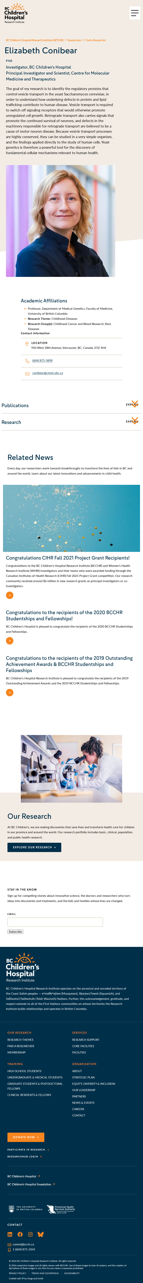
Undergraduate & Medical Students (34, 1077)
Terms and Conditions (45, 1273)
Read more (24, 595)
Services (79, 1032)
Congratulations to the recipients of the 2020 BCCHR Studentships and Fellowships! (64, 615)
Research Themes (20, 1040)
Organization (84, 1064)
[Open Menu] (135, 13)
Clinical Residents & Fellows (29, 1095)
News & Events (83, 1103)
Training (15, 1064)
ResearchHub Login (22, 1156)
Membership (16, 1052)
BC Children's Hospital (21, 1176)
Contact (78, 1115)
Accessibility (72, 1273)
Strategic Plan (83, 1077)
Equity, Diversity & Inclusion (93, 1084)
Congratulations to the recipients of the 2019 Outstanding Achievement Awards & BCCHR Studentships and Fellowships (69, 664)
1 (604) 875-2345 (24, 1249)
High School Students (24, 1071)
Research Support (85, 1040)
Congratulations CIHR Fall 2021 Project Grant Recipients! (68, 558)
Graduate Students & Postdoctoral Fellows (35, 1086)
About (77, 1071)
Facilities (79, 1052)
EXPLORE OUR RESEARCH (32, 847)
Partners (79, 1096)
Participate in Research (26, 1149)
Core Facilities (83, 1046)
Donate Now (24, 1137)
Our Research (19, 1032)
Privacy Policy (17, 1273)
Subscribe (15, 932)
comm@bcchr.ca (23, 1244)
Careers (78, 1109)
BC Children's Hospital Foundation (29, 1184)
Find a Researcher (20, 1046)
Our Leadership (83, 1090)
